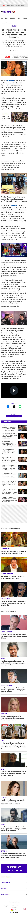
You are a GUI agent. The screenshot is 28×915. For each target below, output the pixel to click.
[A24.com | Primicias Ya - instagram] (21, 870)
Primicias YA (3, 23)
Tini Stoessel (25, 18)
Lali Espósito (13, 18)
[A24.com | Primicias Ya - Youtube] (17, 870)
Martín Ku (10, 81)
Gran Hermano (10, 416)
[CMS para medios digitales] (14, 912)
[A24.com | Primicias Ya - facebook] (9, 870)
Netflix (6, 18)
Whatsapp (20, 409)
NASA (19, 18)
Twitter (14, 409)
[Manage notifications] (24, 909)
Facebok (8, 409)
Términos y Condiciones (14, 902)
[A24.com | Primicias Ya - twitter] (13, 870)
